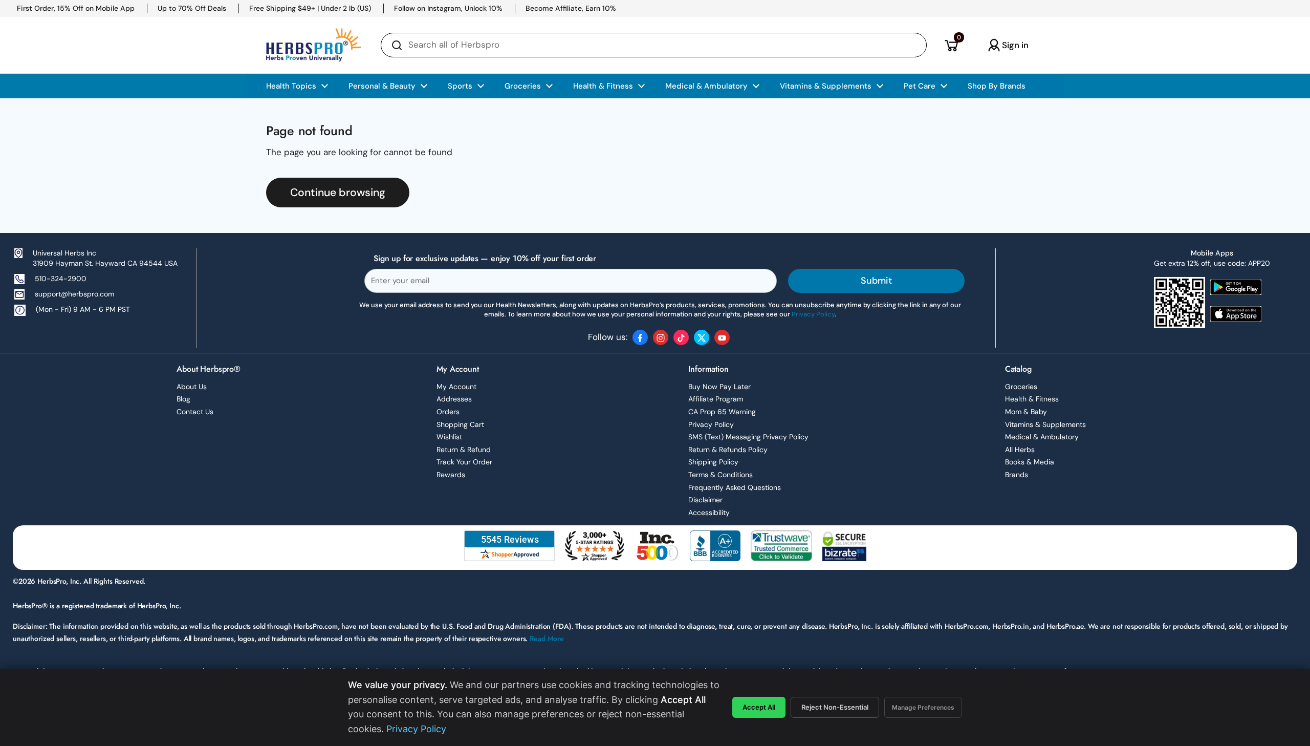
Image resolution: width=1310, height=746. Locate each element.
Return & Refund (463, 449)
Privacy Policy (711, 424)
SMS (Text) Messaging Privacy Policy (748, 436)
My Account (456, 386)
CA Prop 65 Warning (722, 411)
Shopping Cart (460, 424)
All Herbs (1020, 449)
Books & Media (1029, 461)
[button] (951, 45)
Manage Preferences (923, 707)
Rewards (450, 474)
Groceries (1021, 386)
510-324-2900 (60, 278)
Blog (183, 398)
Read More (547, 638)
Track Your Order (464, 461)
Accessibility (709, 512)
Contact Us (195, 411)
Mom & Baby (1026, 411)
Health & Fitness (1032, 398)
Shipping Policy (713, 461)
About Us (192, 386)
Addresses (454, 398)
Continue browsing (337, 192)
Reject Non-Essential (834, 707)
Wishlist (449, 436)
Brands (1016, 474)
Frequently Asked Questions (734, 487)
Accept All (759, 707)
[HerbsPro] (313, 45)
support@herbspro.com (74, 294)
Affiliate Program (715, 398)
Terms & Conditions (720, 474)
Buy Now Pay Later (719, 386)
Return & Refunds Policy (728, 449)
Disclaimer (705, 499)
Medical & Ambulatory (1042, 436)
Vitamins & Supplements (1045, 424)
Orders (448, 411)
